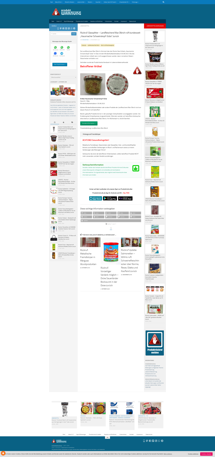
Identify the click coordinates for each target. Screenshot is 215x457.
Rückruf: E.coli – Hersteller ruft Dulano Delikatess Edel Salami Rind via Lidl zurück (154, 218)
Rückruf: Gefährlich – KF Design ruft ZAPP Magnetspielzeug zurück (66, 190)
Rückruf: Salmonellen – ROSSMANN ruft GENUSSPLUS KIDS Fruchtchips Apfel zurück (154, 237)
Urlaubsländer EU (123, 2)
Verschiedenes (113, 417)
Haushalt (98, 2)
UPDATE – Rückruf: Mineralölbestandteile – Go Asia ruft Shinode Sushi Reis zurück (66, 181)
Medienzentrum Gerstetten (67, 447)
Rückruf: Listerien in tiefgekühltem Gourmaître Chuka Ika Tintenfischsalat (154, 277)
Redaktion (86, 40)
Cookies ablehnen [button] (193, 454)
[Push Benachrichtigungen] (3, 453)
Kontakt (116, 21)
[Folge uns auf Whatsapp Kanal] (71, 28)
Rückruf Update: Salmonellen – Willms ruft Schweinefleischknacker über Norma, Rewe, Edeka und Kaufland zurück (130, 261)
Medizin (90, 2)
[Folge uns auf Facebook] (63, 28)
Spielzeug (83, 416)
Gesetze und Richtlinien (96, 21)
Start (51, 2)
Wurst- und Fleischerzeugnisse (107, 45)
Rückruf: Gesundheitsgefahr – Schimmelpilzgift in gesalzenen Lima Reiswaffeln (155, 257)
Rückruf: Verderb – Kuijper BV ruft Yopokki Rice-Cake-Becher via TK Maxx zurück (154, 298)
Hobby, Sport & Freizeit (110, 2)
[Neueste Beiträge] (54, 122)
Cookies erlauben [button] (206, 454)
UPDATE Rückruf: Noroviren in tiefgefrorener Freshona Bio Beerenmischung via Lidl (147, 420)
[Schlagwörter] (72, 122)
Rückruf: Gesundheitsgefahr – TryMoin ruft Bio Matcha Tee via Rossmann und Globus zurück (66, 210)
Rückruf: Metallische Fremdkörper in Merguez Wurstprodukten (88, 257)
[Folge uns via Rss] (69, 28)
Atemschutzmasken (114, 416)
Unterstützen (108, 21)
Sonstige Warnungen (126, 416)
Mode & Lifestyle (69, 2)
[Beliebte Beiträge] (63, 122)
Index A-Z (59, 21)
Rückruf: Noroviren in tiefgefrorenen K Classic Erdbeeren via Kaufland (64, 172)
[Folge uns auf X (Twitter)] (66, 28)
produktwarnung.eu (150, 363)
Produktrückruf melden (82, 21)
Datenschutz (132, 21)
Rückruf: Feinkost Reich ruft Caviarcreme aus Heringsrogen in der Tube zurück (67, 128)
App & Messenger (68, 21)
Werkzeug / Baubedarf (124, 417)
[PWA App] (58, 28)
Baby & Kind (58, 2)
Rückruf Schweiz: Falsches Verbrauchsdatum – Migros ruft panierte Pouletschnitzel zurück (154, 140)
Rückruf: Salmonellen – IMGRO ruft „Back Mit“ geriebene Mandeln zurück (154, 317)
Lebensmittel (80, 2)
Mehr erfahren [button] (168, 454)
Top (147, 416)
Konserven (84, 45)
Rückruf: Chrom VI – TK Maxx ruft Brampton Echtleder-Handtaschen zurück (67, 237)
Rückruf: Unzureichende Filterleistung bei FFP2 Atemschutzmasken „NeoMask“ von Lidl (121, 421)
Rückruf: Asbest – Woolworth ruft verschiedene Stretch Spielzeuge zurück (67, 219)
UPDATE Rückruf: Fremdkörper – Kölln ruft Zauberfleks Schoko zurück (67, 254)
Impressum (124, 21)
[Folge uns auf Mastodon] (61, 28)
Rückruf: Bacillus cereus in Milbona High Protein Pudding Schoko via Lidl (66, 137)
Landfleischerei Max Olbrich (93, 45)
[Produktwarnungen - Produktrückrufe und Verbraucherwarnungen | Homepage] (66, 12)
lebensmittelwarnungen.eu (152, 379)
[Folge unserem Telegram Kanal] (74, 28)
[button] (86, 213)
